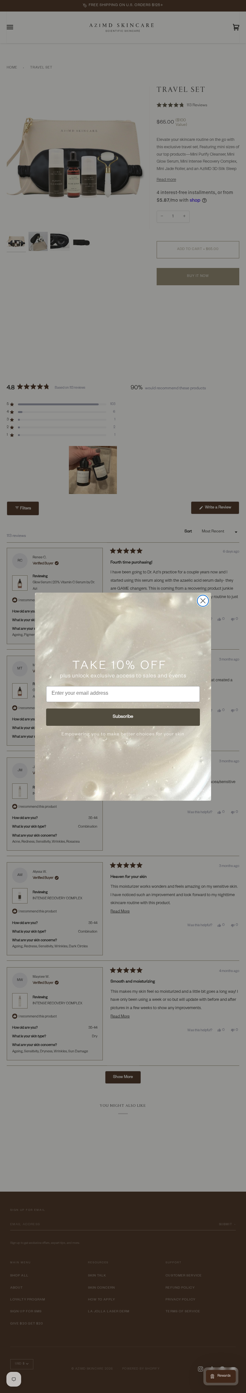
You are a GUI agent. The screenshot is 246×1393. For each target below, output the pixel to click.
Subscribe (123, 717)
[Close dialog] (203, 600)
